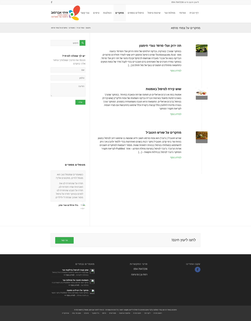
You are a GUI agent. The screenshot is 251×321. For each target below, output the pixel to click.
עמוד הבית (80, 28)
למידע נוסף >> (69, 275)
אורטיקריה (65, 313)
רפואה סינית (158, 313)
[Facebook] (51, 2)
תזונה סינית (137, 313)
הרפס (104, 313)
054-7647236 (140, 269)
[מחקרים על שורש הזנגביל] (202, 137)
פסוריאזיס (112, 313)
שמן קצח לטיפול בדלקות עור (75, 270)
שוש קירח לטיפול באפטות (163, 89)
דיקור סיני (147, 313)
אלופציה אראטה (124, 313)
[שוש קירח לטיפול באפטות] (202, 94)
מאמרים (72, 28)
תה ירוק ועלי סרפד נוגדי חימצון (160, 45)
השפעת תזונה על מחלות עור (75, 280)
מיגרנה (86, 313)
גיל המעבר (95, 313)
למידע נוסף (175, 70)
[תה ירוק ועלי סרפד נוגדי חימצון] (202, 50)
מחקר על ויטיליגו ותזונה (77, 290)
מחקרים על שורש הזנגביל (163, 132)
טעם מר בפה (76, 313)
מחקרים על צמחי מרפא (185, 28)
